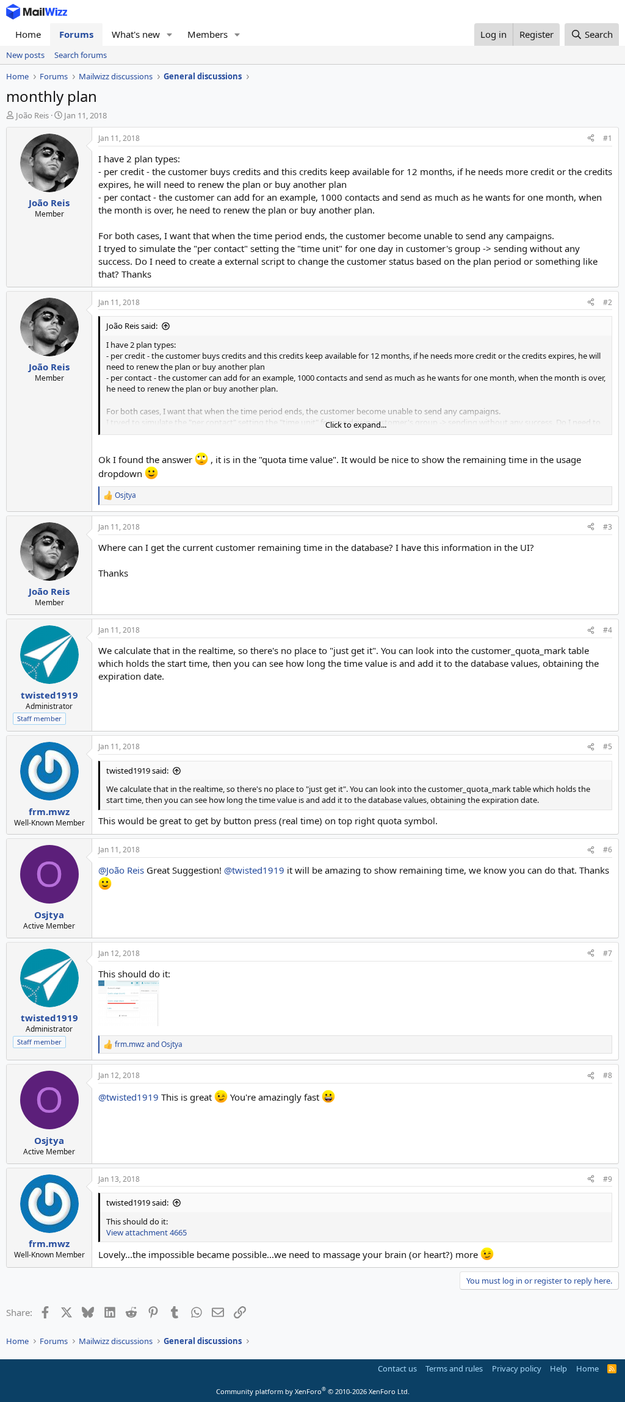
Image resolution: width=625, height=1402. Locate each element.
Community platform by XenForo (313, 1391)
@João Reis (121, 870)
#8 (607, 1075)
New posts (25, 54)
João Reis (32, 115)
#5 (607, 746)
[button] (169, 34)
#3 (607, 527)
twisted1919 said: (137, 770)
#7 (607, 953)
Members (207, 34)
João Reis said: (131, 325)
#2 (607, 302)
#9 (607, 1179)
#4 (607, 630)
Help (558, 1368)
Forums (76, 34)
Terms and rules (454, 1368)
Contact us (397, 1368)
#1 (607, 138)
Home (28, 34)
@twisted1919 (254, 870)
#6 (607, 849)
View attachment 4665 (146, 1232)
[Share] (591, 139)
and (148, 1044)
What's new (136, 34)
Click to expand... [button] (355, 424)
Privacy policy (516, 1368)
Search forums (80, 54)
